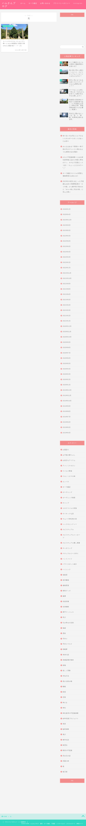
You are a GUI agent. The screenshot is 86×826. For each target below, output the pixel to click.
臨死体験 (66, 729)
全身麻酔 (66, 607)
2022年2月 (67, 262)
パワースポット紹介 (70, 564)
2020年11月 (67, 331)
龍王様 (65, 772)
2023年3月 (67, 236)
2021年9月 (67, 283)
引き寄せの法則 (68, 622)
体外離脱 (66, 580)
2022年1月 (67, 267)
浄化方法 (66, 676)
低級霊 (65, 575)
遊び (64, 734)
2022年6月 (67, 241)
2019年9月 (67, 406)
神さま (65, 702)
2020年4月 (67, 369)
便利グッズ (67, 591)
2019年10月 (67, 401)
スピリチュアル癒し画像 (71, 543)
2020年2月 (67, 379)
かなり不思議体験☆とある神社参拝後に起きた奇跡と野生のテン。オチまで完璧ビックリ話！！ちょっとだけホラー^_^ (73, 162)
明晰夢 (65, 649)
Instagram (77, 3)
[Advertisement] (72, 29)
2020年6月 (67, 358)
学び (64, 617)
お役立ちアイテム (69, 460)
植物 (64, 665)
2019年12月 (67, 390)
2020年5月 (67, 363)
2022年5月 (67, 246)
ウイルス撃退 (67, 471)
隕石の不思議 (67, 750)
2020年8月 (67, 347)
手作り (65, 638)
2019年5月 (67, 427)
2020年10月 (67, 337)
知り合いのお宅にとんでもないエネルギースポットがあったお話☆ (73, 138)
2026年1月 (67, 209)
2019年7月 (67, 417)
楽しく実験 (67, 670)
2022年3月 (67, 257)
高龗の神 (66, 761)
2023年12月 (67, 220)
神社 (64, 708)
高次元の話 (67, 756)
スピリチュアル (68, 529)
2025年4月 (67, 214)
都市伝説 (66, 740)
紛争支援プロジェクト (70, 718)
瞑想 (64, 692)
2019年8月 (67, 411)
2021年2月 (67, 315)
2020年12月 (67, 326)
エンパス (66, 481)
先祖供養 (66, 601)
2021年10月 (67, 278)
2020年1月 (67, 385)
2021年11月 (67, 273)
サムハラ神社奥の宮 (70, 519)
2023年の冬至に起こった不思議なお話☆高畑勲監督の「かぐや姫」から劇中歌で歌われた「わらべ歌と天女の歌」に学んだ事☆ (73, 187)
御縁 (64, 628)
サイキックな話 (68, 513)
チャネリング (67, 548)
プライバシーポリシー (61, 3)
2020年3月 (67, 374)
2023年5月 (67, 230)
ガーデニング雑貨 (69, 497)
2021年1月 (67, 321)
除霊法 (65, 745)
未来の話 (66, 654)
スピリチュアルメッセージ (71, 536)
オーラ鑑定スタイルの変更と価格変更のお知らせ (73, 175)
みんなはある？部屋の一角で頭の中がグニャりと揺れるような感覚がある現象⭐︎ (73, 149)
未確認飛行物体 (68, 660)
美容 (64, 724)
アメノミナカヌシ (69, 465)
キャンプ (66, 503)
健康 (64, 596)
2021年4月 (67, 305)
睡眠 (64, 686)
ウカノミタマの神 (69, 476)
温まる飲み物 (67, 681)
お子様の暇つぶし (69, 455)
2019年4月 (67, 433)
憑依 (64, 633)
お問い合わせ (45, 3)
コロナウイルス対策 (70, 508)
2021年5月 (67, 299)
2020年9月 (67, 342)
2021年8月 (67, 289)
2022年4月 (67, 252)
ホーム (22, 3)
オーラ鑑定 (33, 3)
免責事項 (23, 822)
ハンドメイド (67, 559)
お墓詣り (66, 449)
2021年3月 (67, 310)
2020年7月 (67, 353)
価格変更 (66, 585)
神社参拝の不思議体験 (70, 713)
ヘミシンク (67, 569)
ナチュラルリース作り (70, 553)
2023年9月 (67, 225)
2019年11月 (67, 395)
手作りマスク (67, 644)
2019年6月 (67, 422)
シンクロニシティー (70, 524)
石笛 (64, 697)
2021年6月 (67, 294)
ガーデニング (67, 492)
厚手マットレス (68, 612)
